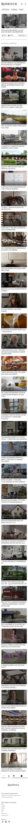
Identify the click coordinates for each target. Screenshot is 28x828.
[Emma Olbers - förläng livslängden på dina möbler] (14, 471)
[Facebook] (2, 822)
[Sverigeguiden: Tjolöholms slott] (14, 656)
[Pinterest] (9, 822)
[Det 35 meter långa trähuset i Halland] (14, 117)
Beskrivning (21, 35)
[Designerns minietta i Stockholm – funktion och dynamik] (14, 428)
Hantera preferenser (7, 797)
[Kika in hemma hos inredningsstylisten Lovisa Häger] (14, 760)
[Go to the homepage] (9, 4)
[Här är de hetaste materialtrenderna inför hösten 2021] (14, 532)
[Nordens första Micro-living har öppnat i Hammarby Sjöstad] (14, 406)
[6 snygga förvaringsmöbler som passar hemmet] (14, 178)
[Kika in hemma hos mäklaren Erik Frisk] (14, 259)
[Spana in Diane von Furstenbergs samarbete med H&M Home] (14, 74)
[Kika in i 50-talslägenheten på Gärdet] (14, 280)
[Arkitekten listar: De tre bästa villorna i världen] (14, 96)
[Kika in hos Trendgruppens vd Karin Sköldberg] (14, 697)
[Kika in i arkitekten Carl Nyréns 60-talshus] (14, 157)
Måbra (3, 808)
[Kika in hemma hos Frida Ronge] (14, 300)
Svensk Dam (4, 815)
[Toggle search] (25, 4)
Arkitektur (14, 9)
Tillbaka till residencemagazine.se (10, 795)
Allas (2, 810)
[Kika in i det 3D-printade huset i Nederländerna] (14, 739)
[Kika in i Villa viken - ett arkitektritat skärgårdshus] (14, 491)
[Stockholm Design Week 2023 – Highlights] (14, 320)
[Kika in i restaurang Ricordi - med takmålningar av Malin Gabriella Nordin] (14, 717)
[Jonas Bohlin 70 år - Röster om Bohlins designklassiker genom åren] (14, 341)
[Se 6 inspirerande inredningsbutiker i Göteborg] (14, 239)
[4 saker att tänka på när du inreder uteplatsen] (14, 137)
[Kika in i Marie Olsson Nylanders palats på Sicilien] (14, 636)
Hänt (2, 804)
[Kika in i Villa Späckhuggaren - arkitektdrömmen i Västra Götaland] (14, 593)
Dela (5, 35)
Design (21, 9)
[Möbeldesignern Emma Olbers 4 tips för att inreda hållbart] (14, 448)
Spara (11, 35)
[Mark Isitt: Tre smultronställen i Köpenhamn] (14, 219)
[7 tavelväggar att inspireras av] (14, 552)
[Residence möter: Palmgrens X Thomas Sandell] (14, 676)
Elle (2, 812)
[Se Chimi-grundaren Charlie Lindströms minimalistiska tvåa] (14, 383)
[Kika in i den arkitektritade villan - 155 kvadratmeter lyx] (14, 573)
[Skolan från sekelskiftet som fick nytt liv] (14, 511)
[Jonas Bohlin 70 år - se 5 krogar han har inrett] (14, 363)
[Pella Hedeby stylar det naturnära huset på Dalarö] (14, 615)
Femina (3, 806)
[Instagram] (6, 822)
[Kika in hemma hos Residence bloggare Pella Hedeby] (14, 54)
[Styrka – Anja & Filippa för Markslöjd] (14, 198)
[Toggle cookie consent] (22, 4)
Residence (4, 813)
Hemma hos (5, 9)
